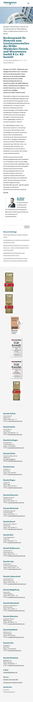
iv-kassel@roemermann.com (14, 529)
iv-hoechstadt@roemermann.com (16, 515)
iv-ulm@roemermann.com (14, 650)
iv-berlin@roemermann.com (14, 434)
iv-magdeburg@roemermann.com (16, 597)
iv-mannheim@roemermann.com (16, 610)
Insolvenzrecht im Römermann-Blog (12, 682)
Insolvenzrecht (8, 62)
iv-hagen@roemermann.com (14, 487)
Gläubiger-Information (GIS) (10, 679)
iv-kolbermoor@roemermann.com (16, 555)
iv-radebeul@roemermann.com (15, 637)
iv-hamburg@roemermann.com (15, 665)
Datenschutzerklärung (9, 692)
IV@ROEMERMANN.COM (10, 672)
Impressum (6, 689)
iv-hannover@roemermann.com (15, 502)
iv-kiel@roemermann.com (14, 542)
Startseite (6, 26)
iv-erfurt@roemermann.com (14, 461)
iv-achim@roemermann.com (14, 421)
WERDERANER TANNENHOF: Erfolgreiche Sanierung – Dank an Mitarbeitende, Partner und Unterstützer (16, 248)
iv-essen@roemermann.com (14, 474)
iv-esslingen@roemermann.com (15, 447)
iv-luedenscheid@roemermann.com (16, 584)
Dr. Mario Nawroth (12, 60)
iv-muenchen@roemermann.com (16, 624)
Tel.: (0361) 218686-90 (9, 459)
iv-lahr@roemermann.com (14, 569)
